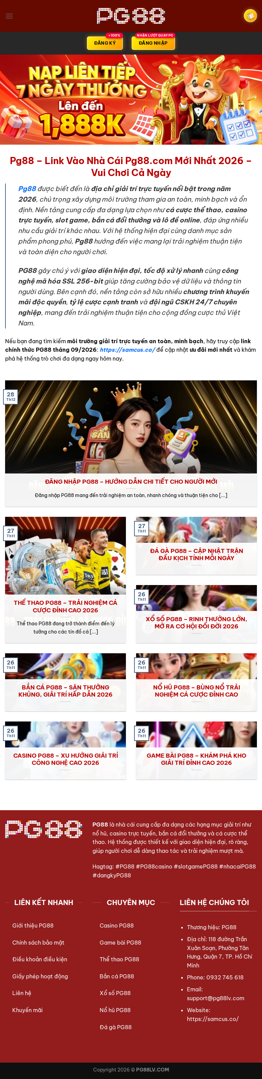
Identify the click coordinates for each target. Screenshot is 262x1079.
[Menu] (9, 16)
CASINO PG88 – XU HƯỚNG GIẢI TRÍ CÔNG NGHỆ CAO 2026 (65, 759)
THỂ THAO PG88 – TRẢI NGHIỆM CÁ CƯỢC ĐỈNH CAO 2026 (65, 606)
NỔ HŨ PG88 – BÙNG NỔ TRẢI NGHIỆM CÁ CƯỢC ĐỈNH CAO (196, 691)
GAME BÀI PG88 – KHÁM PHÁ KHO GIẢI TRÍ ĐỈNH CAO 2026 (196, 759)
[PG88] (131, 16)
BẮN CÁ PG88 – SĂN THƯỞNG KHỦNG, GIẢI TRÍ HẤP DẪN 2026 (65, 691)
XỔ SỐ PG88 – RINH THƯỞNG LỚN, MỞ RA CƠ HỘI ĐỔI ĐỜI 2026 (196, 622)
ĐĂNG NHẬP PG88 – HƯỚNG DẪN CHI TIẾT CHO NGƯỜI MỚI (131, 481)
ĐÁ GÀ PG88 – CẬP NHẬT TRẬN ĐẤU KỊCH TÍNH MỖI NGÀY (196, 554)
